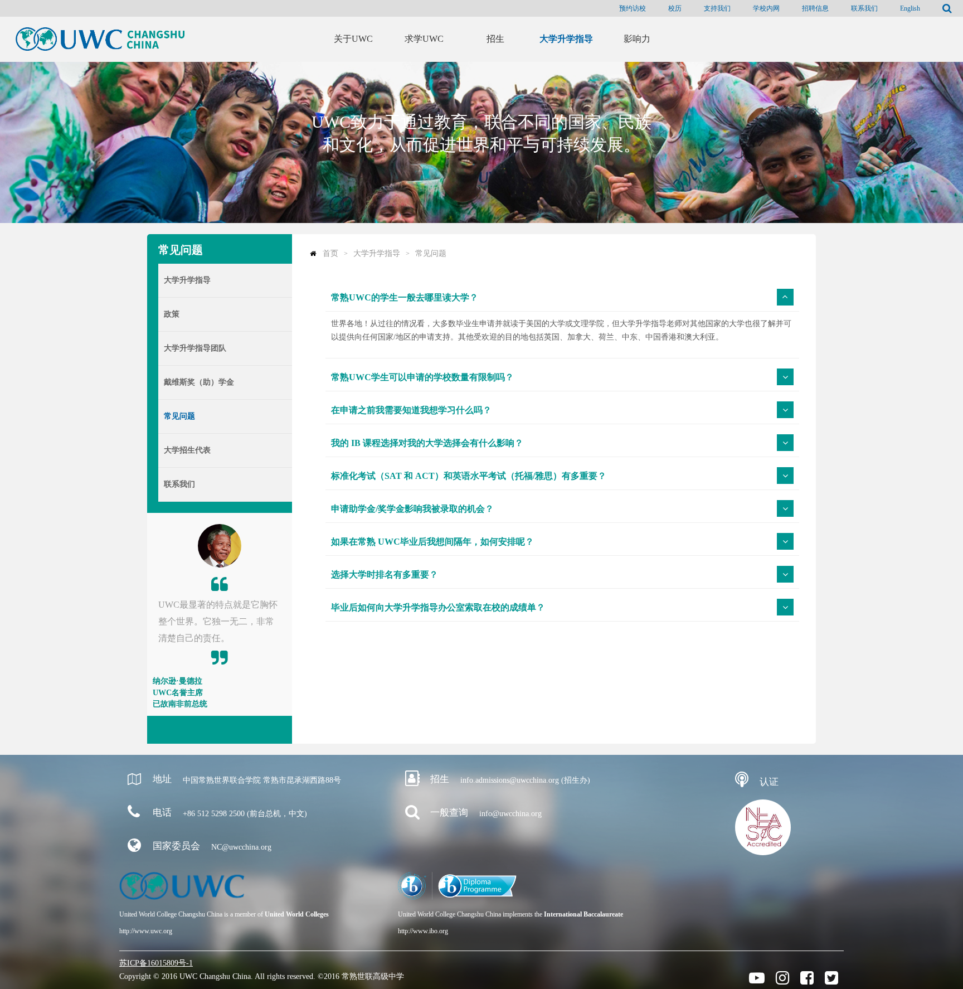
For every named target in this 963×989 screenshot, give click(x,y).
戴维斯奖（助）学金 (199, 382)
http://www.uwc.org (145, 931)
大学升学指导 (187, 280)
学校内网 (766, 8)
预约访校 (632, 8)
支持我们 (717, 8)
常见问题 (179, 416)
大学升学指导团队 (195, 348)
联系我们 (864, 8)
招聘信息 (815, 8)
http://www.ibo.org (423, 931)
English (910, 8)
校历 (675, 8)
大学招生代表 (187, 450)
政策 (171, 314)
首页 (330, 253)
